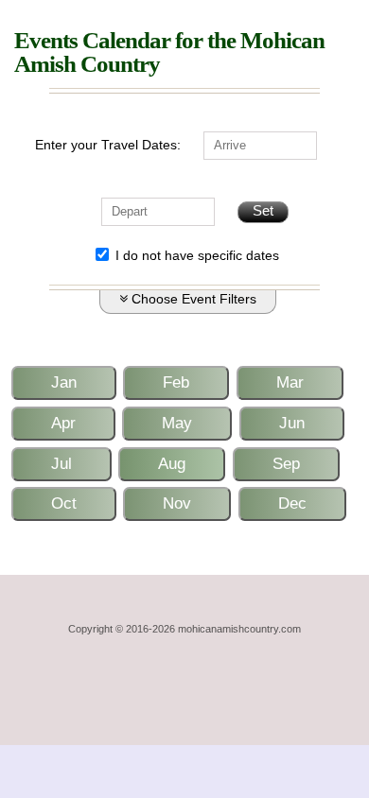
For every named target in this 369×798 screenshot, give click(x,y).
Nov (177, 503)
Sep (286, 464)
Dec (292, 503)
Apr (63, 423)
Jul (61, 464)
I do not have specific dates (195, 256)
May (177, 423)
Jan (64, 382)
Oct (64, 503)
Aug (171, 464)
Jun (292, 423)
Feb (176, 382)
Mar (290, 382)
